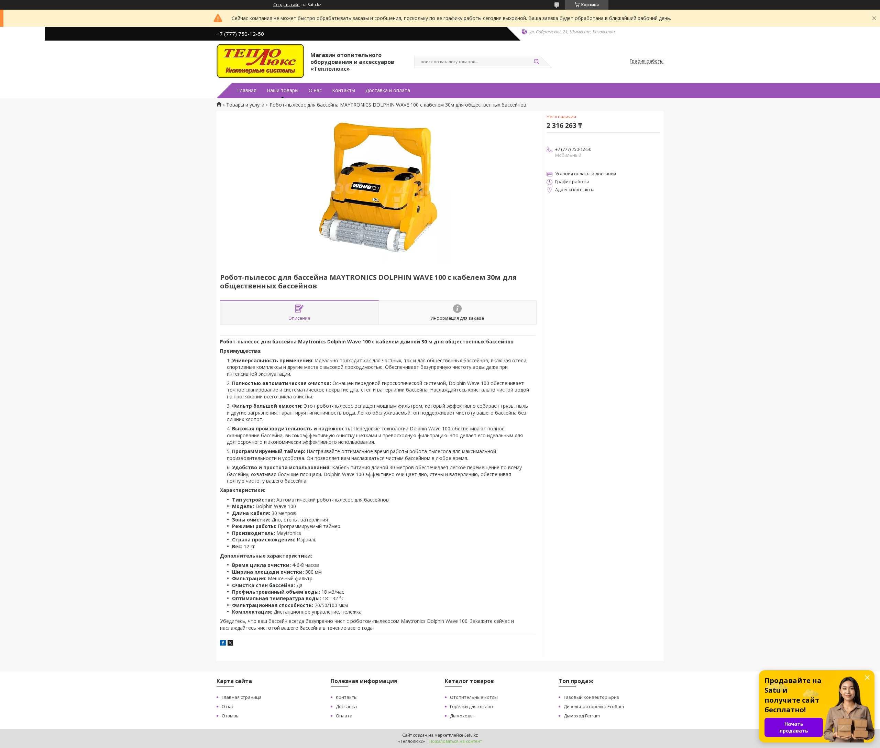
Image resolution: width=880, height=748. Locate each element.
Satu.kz (471, 735)
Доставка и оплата (387, 90)
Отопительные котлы (474, 697)
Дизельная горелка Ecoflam (594, 706)
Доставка (346, 706)
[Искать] (536, 62)
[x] (230, 643)
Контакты (343, 90)
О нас (315, 90)
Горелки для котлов (471, 706)
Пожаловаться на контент (455, 741)
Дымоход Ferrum (582, 716)
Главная (246, 90)
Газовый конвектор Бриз (591, 697)
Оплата (344, 716)
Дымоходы (462, 716)
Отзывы (231, 716)
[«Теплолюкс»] (260, 61)
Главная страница (242, 697)
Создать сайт (286, 4)
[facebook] (223, 643)
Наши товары (282, 90)
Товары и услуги (245, 105)
